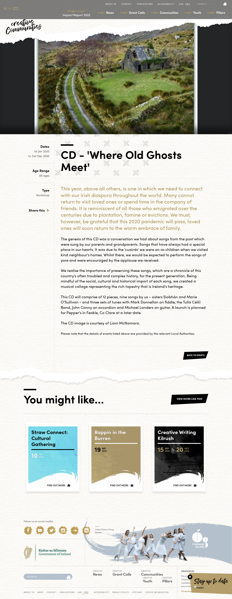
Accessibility (166, 4)
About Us (110, 4)
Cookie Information (157, 592)
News (105, 12)
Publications (145, 4)
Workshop (42, 195)
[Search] (68, 577)
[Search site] (225, 3)
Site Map (137, 592)
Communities (164, 12)
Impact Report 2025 (76, 13)
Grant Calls (132, 12)
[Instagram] (63, 530)
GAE (181, 4)
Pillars (216, 12)
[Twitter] (51, 530)
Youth (192, 12)
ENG (187, 4)
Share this (37, 210)
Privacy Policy (120, 592)
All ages (44, 175)
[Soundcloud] (74, 530)
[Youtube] (39, 530)
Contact (126, 4)
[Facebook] (28, 530)
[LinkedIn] (86, 530)
